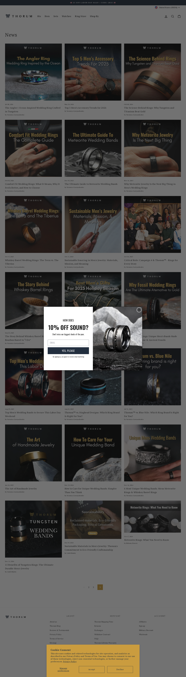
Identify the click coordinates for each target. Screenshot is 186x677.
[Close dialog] (139, 310)
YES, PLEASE (68, 351)
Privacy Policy (70, 661)
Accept (91, 669)
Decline (120, 669)
